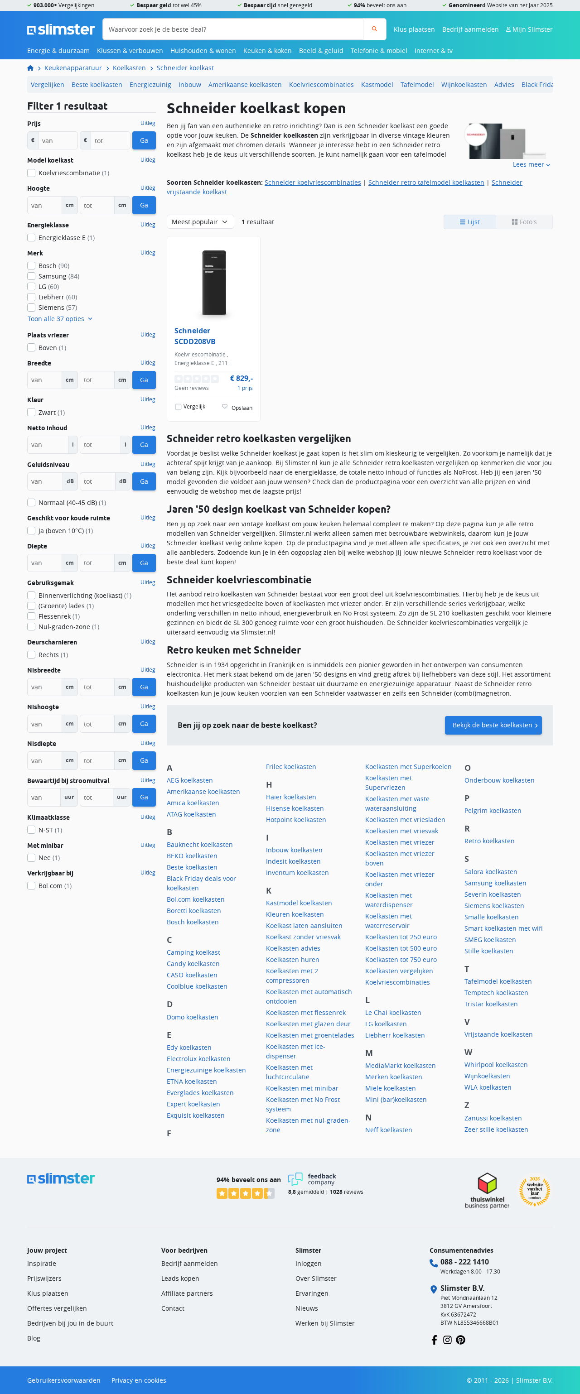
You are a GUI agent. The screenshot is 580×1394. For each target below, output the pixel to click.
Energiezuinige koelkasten (206, 1070)
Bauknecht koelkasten (200, 844)
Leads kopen (180, 1278)
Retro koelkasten (489, 840)
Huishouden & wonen (203, 50)
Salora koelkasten (490, 871)
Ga (144, 140)
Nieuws (306, 1308)
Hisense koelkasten (295, 808)
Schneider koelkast (185, 67)
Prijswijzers (44, 1278)
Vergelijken (47, 84)
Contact (172, 1308)
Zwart (52, 412)
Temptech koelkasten (496, 992)
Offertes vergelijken (57, 1308)
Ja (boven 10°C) (66, 530)
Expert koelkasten (193, 1104)
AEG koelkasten (190, 780)
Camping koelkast (193, 952)
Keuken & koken (267, 50)
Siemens (58, 307)
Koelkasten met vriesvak (401, 831)
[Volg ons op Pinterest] (460, 1339)
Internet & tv (434, 50)
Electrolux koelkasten (199, 1058)
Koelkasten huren (292, 959)
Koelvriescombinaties (321, 84)
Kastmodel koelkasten (299, 903)
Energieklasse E (67, 237)
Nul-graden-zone (69, 626)
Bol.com (55, 885)
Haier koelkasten (291, 797)
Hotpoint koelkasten (296, 819)
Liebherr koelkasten (395, 1035)
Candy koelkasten (193, 963)
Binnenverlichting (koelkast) (85, 595)
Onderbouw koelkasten (499, 780)
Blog (33, 1338)
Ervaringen (312, 1293)
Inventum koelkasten (297, 872)
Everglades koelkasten (200, 1092)
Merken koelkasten (393, 1076)
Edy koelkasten (189, 1047)
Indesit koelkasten (293, 861)
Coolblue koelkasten (197, 986)
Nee (49, 857)
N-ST (50, 830)
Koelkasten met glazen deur (308, 1023)
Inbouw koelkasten (294, 850)
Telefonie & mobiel (379, 50)
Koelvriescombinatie (74, 172)
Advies (504, 84)
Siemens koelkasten (494, 905)
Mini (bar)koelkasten (396, 1099)
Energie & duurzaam (58, 50)
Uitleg (147, 123)
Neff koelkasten (388, 1129)
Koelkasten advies (293, 948)
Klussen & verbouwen (130, 50)
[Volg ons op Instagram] (447, 1339)
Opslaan (242, 408)
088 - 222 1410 (464, 1262)
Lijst (473, 221)
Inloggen (308, 1263)
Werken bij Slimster (325, 1323)
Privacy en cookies (138, 1380)
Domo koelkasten (192, 1017)
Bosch (54, 265)
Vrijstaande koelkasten (498, 1034)
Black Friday (540, 84)
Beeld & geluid (321, 50)
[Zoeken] (374, 29)
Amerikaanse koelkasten (245, 84)
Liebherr (58, 297)
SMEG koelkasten (490, 939)
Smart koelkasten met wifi (503, 928)
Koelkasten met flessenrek (306, 1012)
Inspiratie (41, 1263)
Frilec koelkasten (291, 766)
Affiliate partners (187, 1293)
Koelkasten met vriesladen (405, 819)
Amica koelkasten (193, 802)
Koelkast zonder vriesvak (303, 937)
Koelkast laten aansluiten (304, 925)
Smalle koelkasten (491, 917)
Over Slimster (316, 1278)
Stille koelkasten (488, 951)
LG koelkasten (386, 1023)
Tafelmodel (417, 84)
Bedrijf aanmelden (470, 29)
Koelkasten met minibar (302, 1088)
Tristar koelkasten (491, 1004)
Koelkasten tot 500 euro (401, 948)
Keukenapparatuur (73, 67)
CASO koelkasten (192, 975)
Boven (52, 347)
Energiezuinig (150, 84)
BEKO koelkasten (192, 855)
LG (49, 286)
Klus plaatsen (414, 29)
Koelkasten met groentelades (310, 1035)
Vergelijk (194, 406)
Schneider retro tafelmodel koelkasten (426, 182)
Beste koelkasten (97, 84)
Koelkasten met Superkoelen (408, 766)
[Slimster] (34, 67)
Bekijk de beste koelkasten (492, 725)
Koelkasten (129, 67)
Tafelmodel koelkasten (498, 981)
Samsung (59, 276)
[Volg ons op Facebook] (434, 1339)
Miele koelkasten (390, 1088)
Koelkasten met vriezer (400, 842)
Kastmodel (377, 84)
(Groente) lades (66, 605)
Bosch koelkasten (193, 922)
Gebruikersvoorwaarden (64, 1380)
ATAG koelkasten (191, 814)
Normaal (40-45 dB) (72, 502)
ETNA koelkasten (192, 1081)
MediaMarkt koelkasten (400, 1065)
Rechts (53, 654)
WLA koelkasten (488, 1087)
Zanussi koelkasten (493, 1118)
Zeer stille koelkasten (496, 1129)
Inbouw (190, 84)
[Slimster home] (61, 28)
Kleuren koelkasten (295, 914)
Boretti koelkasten (194, 910)
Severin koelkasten (492, 894)
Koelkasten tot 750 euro (401, 959)
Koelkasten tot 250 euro (401, 937)
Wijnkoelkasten (464, 84)
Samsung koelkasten (495, 883)
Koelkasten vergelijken (399, 970)
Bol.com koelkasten (196, 899)
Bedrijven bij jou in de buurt (70, 1323)
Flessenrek (59, 616)
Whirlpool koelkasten (496, 1064)
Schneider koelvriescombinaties (313, 182)
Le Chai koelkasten (393, 1012)
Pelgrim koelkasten (493, 810)
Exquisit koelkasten (196, 1115)
